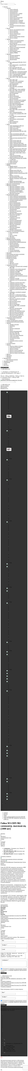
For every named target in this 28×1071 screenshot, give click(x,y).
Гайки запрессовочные (15, 129)
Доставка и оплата (8, 1034)
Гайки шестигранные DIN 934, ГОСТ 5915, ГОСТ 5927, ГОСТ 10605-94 (18, 153)
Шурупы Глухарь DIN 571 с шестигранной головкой (17, 315)
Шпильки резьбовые (12, 185)
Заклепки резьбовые (15, 58)
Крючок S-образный (15, 328)
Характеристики (18, 862)
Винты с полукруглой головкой (18, 100)
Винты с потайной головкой (17, 101)
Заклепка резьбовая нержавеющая (18, 206)
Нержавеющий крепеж (12, 194)
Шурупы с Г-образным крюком (17, 294)
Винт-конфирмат (14, 121)
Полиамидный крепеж (12, 255)
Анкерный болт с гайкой (16, 13)
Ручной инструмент (12, 258)
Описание (3, 862)
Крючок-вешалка (14, 243)
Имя (3, 940)
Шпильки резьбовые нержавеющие (15, 227)
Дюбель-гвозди (13, 50)
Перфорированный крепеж (13, 239)
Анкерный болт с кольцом (16, 20)
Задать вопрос (4, 904)
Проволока (12, 319)
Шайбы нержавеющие (15, 223)
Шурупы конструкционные (17, 312)
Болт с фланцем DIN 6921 (16, 75)
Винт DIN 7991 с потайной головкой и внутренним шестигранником (16, 82)
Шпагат (9, 354)
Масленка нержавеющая (16, 213)
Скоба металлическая (15, 347)
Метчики (12, 236)
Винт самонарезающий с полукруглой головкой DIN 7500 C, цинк (18, 114)
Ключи (11, 261)
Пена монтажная (11, 238)
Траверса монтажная (15, 251)
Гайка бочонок (13, 162)
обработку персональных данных (18, 969)
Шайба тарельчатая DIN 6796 (17, 182)
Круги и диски (13, 235)
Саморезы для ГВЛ (14, 278)
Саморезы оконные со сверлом (17, 285)
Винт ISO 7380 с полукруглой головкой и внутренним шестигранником (17, 92)
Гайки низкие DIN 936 (15, 142)
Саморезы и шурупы (12, 265)
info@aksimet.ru (6, 379)
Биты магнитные (14, 232)
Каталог (6, 6)
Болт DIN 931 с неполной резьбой (18, 71)
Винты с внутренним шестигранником (15, 98)
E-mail (3, 949)
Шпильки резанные (15, 193)
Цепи (11, 342)
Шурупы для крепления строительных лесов (16, 309)
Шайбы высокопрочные (16, 181)
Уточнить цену (4, 917)
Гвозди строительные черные (17, 36)
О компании (4, 1030)
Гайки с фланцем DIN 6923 (16, 143)
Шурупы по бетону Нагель (16, 313)
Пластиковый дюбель (15, 51)
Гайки (8, 124)
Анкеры (9, 8)
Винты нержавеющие (15, 204)
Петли (11, 330)
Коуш (11, 327)
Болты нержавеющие (15, 202)
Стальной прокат (11, 343)
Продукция (3, 1012)
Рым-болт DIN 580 (14, 332)
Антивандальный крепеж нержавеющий (16, 200)
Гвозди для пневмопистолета (17, 29)
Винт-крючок (13, 123)
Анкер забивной (14, 9)
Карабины (12, 325)
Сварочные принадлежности (14, 317)
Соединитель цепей (15, 338)
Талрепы (12, 339)
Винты (8, 78)
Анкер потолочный (14, 14)
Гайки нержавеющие (15, 205)
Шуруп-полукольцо (15, 304)
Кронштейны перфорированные (18, 242)
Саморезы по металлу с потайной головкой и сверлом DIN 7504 (18, 287)
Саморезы (6, 1026)
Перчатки (9, 252)
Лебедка (12, 262)
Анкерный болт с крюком (16, 21)
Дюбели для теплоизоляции (17, 40)
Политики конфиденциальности (16, 1067)
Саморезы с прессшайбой (16, 270)
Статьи (5, 363)
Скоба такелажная (14, 336)
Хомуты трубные (14, 348)
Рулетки (12, 259)
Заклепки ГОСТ (14, 56)
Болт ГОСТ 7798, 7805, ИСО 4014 (18, 77)
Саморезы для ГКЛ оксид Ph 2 (17, 282)
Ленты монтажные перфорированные (14, 245)
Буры (11, 234)
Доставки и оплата (8, 361)
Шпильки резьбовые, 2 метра (17, 188)
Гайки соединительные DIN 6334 (18, 148)
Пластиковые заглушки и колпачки (15, 254)
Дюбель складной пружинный (17, 47)
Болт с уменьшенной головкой (17, 74)
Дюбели (9, 39)
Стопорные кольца (11, 163)
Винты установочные (15, 102)
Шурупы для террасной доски (17, 311)
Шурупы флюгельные (15, 301)
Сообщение (5, 960)
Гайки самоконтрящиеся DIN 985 (18, 144)
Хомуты (9, 344)
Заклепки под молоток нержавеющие (15, 211)
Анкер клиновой (14, 10)
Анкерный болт (14, 12)
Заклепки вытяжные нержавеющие (15, 209)
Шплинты (9, 355)
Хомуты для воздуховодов (16, 350)
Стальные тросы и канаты (16, 340)
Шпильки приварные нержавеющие (15, 225)
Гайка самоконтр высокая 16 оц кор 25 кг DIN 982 (13, 918)
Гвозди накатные (14, 32)
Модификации (10, 862)
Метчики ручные (14, 263)
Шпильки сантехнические (13, 183)
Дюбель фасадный (14, 48)
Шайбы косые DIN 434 (15, 170)
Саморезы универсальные (16, 274)
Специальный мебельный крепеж (15, 321)
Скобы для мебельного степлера (15, 320)
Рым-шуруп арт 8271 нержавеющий (15, 215)
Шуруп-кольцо (13, 302)
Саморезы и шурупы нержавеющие (15, 218)
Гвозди (8, 28)
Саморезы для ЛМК (15, 271)
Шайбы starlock (13, 166)
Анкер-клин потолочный (16, 17)
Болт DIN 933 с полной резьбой (18, 73)
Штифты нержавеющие (16, 229)
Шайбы (8, 165)
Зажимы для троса (14, 324)
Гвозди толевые (14, 37)
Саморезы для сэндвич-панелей (18, 269)
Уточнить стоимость (6, 856)
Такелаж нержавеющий (16, 220)
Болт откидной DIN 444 (16, 67)
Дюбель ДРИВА (14, 52)
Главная (6, 812)
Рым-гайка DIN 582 (15, 334)
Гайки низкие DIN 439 (15, 140)
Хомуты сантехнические (16, 351)
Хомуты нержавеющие (15, 221)
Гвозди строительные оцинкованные (15, 34)
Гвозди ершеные (14, 31)
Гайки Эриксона (14, 161)
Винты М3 (12, 94)
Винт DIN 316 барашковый (16, 104)
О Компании (7, 362)
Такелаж (9, 323)
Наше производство (9, 1032)
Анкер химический (14, 19)
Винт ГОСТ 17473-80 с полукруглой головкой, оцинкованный (15, 107)
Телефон (4, 945)
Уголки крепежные (14, 250)
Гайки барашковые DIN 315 (17, 125)
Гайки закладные (14, 128)
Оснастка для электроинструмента (15, 231)
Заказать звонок (5, 367)
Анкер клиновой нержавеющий (18, 197)
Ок (1, 1069)
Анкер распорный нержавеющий (18, 198)
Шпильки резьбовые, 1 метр (17, 186)
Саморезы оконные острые (16, 284)
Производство (7, 358)
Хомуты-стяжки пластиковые (17, 353)
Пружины (12, 248)
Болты (8, 60)
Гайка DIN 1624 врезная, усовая (18, 150)
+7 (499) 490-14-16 (5, 369)
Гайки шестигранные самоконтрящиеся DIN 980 (16, 156)
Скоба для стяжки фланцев (16, 335)
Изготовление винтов (12, 359)
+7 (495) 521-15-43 (12, 899)
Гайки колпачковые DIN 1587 (17, 133)
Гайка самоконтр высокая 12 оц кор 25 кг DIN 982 (13, 915)
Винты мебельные (14, 96)
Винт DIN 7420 (13, 79)
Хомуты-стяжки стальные (16, 346)
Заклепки (9, 54)
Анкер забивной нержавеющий (18, 196)
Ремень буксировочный (16, 331)
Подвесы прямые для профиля (17, 247)
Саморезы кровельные (15, 273)
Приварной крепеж (11, 257)
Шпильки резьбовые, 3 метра (17, 189)
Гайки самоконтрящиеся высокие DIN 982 (14, 816)
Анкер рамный (13, 16)
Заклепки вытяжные (15, 55)
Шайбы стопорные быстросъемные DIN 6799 (16, 176)
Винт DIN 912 (13, 85)
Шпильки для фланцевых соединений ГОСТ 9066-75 (16, 191)
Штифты (9, 357)
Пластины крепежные (15, 240)
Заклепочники (13, 59)
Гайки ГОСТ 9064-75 (15, 127)
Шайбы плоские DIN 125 (16, 171)
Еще (5, 810)
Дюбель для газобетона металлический (15, 42)
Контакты (6, 365)
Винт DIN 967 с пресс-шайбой (17, 89)
